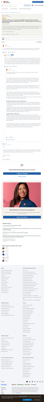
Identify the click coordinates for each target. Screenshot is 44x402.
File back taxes (25, 320)
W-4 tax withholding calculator (28, 344)
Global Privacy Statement (23, 396)
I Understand (27, 399)
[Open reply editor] (22, 38)
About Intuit (3, 387)
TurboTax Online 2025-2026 (6, 272)
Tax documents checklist (27, 353)
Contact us (3, 339)
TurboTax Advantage (4, 313)
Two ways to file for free (5, 344)
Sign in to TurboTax (23, 173)
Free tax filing (25, 270)
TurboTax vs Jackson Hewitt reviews (7, 368)
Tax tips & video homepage (27, 305)
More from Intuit (25, 371)
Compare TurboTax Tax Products (6, 270)
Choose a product (14, 8)
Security (2, 393)
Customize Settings (37, 399)
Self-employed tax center (5, 277)
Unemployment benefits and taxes (29, 323)
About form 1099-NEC (27, 315)
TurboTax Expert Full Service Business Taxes (30, 283)
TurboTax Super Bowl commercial (7, 361)
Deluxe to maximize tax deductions (29, 272)
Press (2, 390)
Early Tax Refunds (4, 290)
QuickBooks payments (27, 363)
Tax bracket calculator (26, 341)
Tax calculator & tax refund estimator (29, 339)
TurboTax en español (4, 292)
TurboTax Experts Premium (27, 278)
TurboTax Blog (3, 283)
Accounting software (26, 359)
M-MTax (6, 247)
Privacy (2, 392)
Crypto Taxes (3, 280)
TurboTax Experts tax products (28, 277)
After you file (5, 234)
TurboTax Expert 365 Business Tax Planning (30, 288)
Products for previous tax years (6, 287)
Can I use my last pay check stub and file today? (11, 225)
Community (3, 348)
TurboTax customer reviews (6, 359)
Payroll (24, 361)
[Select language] (32, 5)
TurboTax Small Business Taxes (28, 287)
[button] (27, 5)
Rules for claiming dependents (28, 311)
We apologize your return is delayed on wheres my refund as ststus (14, 232)
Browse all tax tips (26, 306)
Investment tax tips (26, 325)
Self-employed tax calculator (28, 346)
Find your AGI (25, 321)
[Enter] (2, 5)
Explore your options (22, 217)
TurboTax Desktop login (5, 305)
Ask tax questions (5, 8)
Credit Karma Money (4, 282)
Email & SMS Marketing (27, 373)
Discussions (6, 12)
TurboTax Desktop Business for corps (7, 315)
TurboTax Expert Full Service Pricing (29, 282)
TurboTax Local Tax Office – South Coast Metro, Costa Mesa (32, 298)
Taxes (10, 12)
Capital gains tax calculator (27, 349)
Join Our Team (3, 389)
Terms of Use (18, 392)
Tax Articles (5, 241)
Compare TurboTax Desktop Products (7, 306)
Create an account (22, 176)
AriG (5, 143)
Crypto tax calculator (26, 348)
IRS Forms (3, 275)
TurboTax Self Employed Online (8, 31)
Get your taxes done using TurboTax (9, 226)
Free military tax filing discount (28, 275)
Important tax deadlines (27, 328)
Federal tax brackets (26, 330)
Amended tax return (26, 316)
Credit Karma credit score (27, 368)
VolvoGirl (7, 250)
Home (2, 12)
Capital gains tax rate (26, 318)
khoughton (7, 15)
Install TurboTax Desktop (5, 310)
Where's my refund (4, 341)
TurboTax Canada (4, 285)
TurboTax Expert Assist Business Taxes (29, 285)
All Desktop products (5, 308)
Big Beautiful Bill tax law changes (7, 349)
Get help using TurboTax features (25, 8)
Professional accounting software (28, 366)
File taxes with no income (27, 313)
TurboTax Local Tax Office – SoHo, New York (30, 295)
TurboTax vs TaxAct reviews (6, 366)
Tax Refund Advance (4, 278)
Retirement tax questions (16, 12)
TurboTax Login (4, 346)
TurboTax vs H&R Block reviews (6, 363)
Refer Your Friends (4, 351)
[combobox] (9, 5)
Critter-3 (6, 45)
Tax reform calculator (26, 354)
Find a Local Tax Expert (27, 292)
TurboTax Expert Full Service (28, 280)
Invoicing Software (26, 376)
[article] (22, 49)
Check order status (4, 311)
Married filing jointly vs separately (29, 308)
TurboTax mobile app (5, 288)
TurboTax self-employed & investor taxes (30, 273)
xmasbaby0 (7, 257)
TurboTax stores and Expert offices (29, 290)
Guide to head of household (28, 310)
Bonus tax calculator (26, 351)
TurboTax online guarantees (6, 273)
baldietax (6, 260)
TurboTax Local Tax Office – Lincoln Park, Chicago (31, 300)
